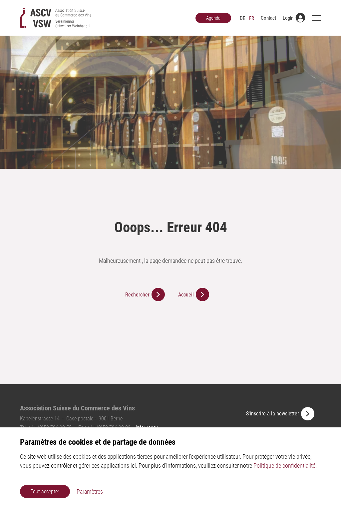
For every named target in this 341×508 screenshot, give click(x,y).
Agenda (213, 18)
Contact (268, 18)
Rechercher (137, 294)
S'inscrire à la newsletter (272, 413)
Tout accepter (45, 491)
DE (242, 18)
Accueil (186, 294)
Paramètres (90, 491)
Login (288, 18)
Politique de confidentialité (284, 465)
